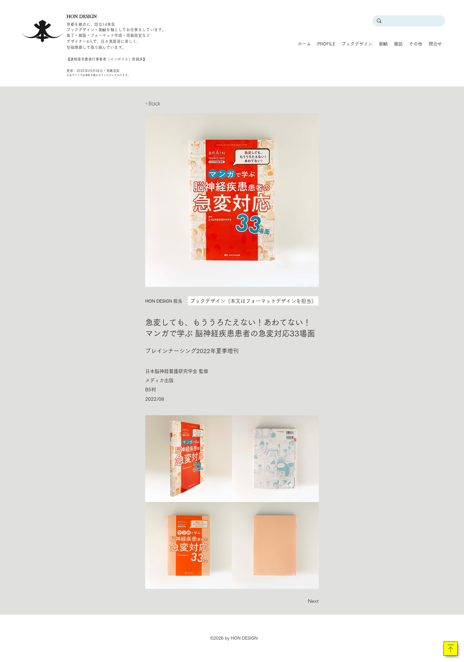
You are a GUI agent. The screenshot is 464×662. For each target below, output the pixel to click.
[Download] (450, 648)
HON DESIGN (82, 16)
